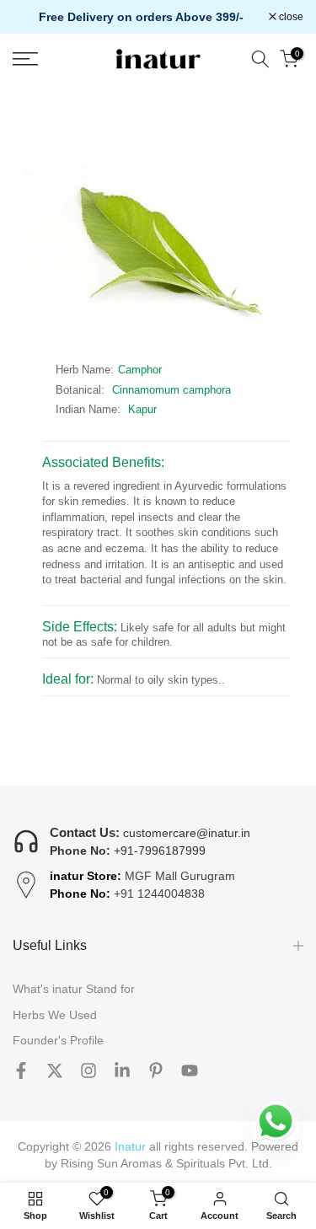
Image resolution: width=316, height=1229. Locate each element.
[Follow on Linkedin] (122, 1070)
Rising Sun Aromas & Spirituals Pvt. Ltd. (166, 1163)
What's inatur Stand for (74, 989)
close (289, 17)
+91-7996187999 (160, 850)
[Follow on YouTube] (189, 1070)
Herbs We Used (55, 1015)
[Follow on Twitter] (54, 1070)
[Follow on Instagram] (88, 1070)
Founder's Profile (58, 1040)
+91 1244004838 (159, 893)
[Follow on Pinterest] (155, 1070)
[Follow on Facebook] (21, 1070)
